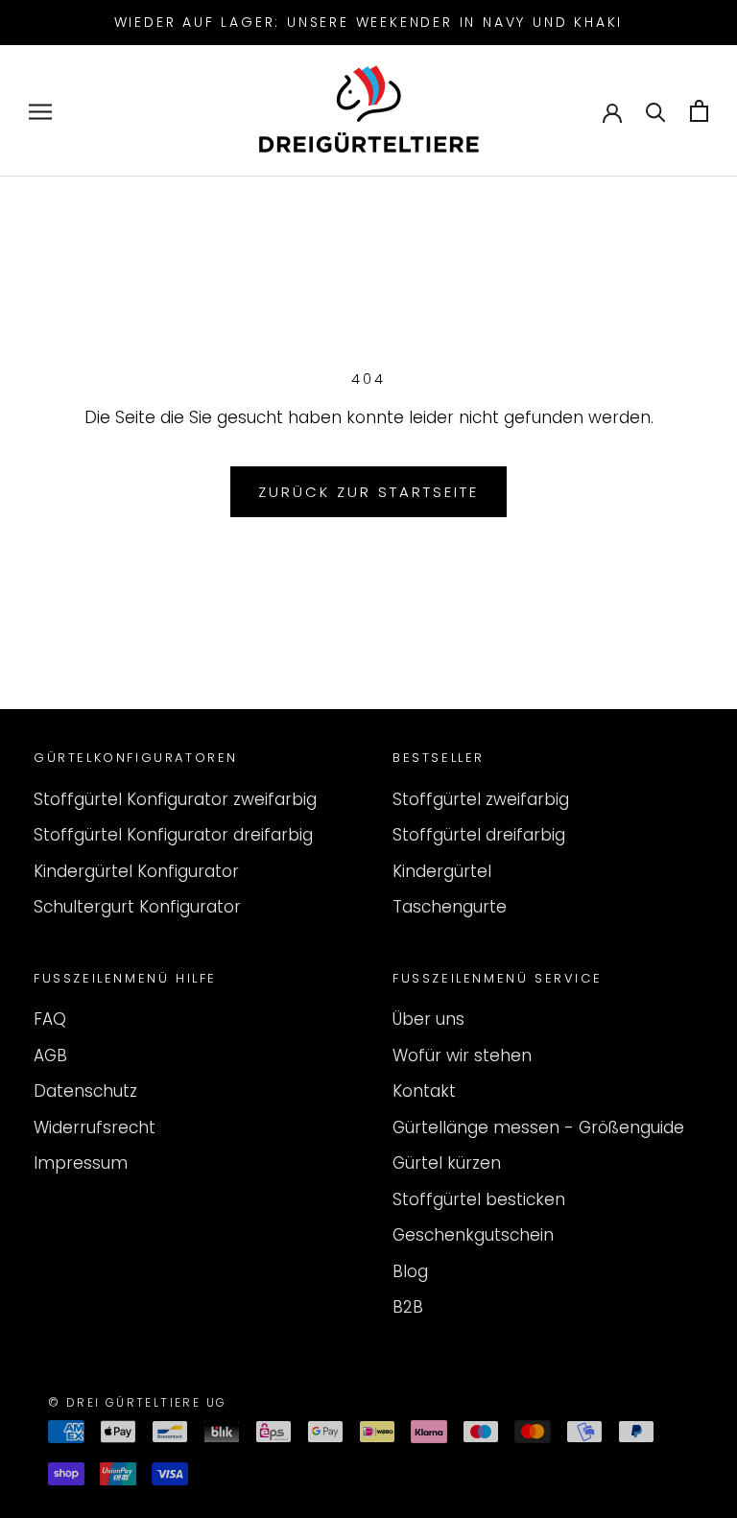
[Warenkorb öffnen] (699, 111)
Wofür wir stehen (462, 1055)
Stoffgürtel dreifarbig (478, 834)
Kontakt (424, 1091)
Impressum (81, 1162)
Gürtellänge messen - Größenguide (538, 1127)
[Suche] (656, 111)
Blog (410, 1271)
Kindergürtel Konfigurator (136, 871)
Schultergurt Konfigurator (137, 906)
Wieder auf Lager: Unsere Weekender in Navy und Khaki (369, 22)
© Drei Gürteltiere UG (137, 1402)
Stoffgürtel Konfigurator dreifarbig (173, 834)
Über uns (428, 1019)
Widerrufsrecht (94, 1127)
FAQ (50, 1019)
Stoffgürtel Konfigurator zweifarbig (175, 799)
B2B (407, 1306)
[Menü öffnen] (40, 111)
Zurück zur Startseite (368, 492)
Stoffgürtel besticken (478, 1199)
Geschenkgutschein (473, 1234)
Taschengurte (449, 906)
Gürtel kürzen (446, 1162)
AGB (50, 1055)
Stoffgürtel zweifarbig (480, 799)
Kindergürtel (441, 871)
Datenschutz (85, 1091)
